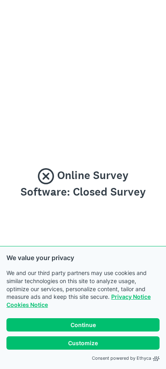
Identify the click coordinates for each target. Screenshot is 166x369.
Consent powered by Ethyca (121, 358)
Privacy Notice (131, 296)
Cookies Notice (27, 304)
